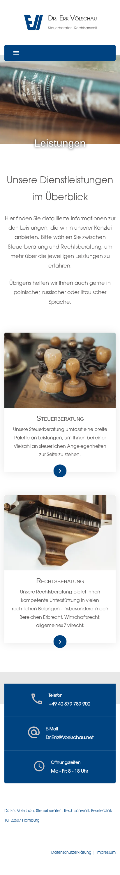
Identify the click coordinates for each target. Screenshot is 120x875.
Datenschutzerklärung (71, 853)
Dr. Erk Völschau (72, 18)
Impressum (106, 853)
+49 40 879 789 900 (69, 704)
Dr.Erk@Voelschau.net (69, 738)
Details (53, 471)
